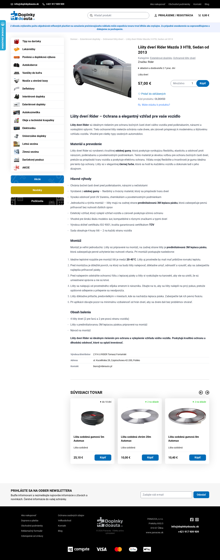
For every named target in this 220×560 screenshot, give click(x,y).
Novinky (37, 190)
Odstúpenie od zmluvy (32, 536)
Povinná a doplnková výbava (38, 57)
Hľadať (145, 15)
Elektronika (29, 128)
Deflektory (28, 88)
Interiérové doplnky (33, 96)
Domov (73, 39)
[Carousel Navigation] (139, 392)
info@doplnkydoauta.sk (185, 526)
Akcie (37, 179)
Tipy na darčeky (31, 41)
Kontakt (197, 4)
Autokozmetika (31, 112)
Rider (151, 61)
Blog (207, 4)
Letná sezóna (30, 143)
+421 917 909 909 (188, 531)
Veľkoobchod (64, 520)
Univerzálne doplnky (34, 136)
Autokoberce (29, 65)
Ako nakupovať (157, 4)
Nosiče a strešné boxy (35, 80)
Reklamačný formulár (32, 531)
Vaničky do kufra (32, 72)
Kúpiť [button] (103, 457)
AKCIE (26, 167)
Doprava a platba (29, 520)
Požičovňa (37, 201)
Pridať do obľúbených (153, 93)
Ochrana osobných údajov (71, 515)
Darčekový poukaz (33, 159)
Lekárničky (28, 49)
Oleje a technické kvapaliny (38, 120)
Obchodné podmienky (179, 4)
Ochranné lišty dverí (113, 39)
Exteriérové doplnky (33, 104)
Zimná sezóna (30, 151)
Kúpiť (203, 83)
